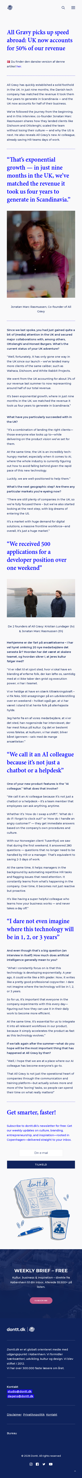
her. (19, 66)
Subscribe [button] (41, 1300)
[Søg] (61, 7)
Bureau (12, 1433)
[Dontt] (10, 7)
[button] (73, 7)
